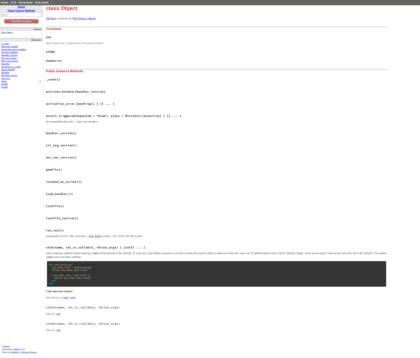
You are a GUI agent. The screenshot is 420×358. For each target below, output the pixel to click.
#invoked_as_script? (11, 67)
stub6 (72, 297)
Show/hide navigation (21, 21)
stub (58, 313)
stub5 (66, 297)
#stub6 (4, 87)
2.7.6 (13, 2)
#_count (5, 44)
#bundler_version (9, 55)
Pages (11, 10)
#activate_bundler (9, 46)
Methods (30, 10)
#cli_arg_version (9, 58)
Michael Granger (29, 352)
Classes (19, 10)
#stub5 (4, 84)
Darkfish (14, 352)
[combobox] (21, 14)
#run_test (5, 78)
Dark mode (42, 2)
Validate (6, 346)
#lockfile (5, 73)
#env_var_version (9, 61)
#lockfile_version (9, 75)
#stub (4, 81)
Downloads (26, 2)
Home (4, 2)
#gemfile (5, 64)
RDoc (17, 349)
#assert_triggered (9, 52)
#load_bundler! (8, 70)
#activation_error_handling (13, 49)
